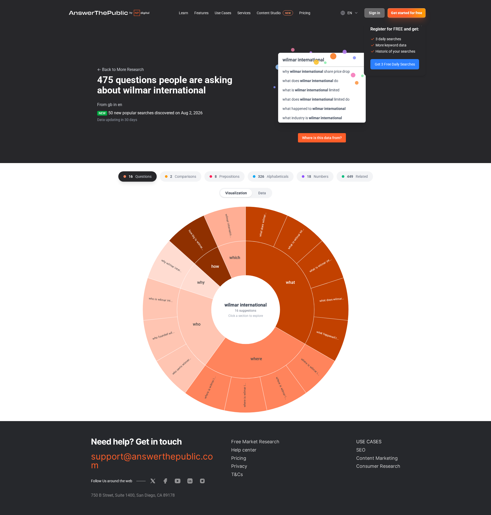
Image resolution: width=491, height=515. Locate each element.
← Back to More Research (120, 69)
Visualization (236, 193)
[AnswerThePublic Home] (109, 13)
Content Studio (269, 13)
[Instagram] (202, 481)
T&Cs (237, 474)
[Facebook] (165, 481)
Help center (243, 450)
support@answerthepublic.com (152, 461)
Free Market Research (255, 441)
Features (201, 13)
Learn (183, 13)
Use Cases (223, 13)
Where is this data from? (322, 138)
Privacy (239, 466)
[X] (153, 481)
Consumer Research (378, 466)
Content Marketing (377, 458)
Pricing (304, 13)
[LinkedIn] (190, 481)
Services (244, 13)
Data (262, 193)
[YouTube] (177, 481)
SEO (360, 450)
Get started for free (406, 13)
